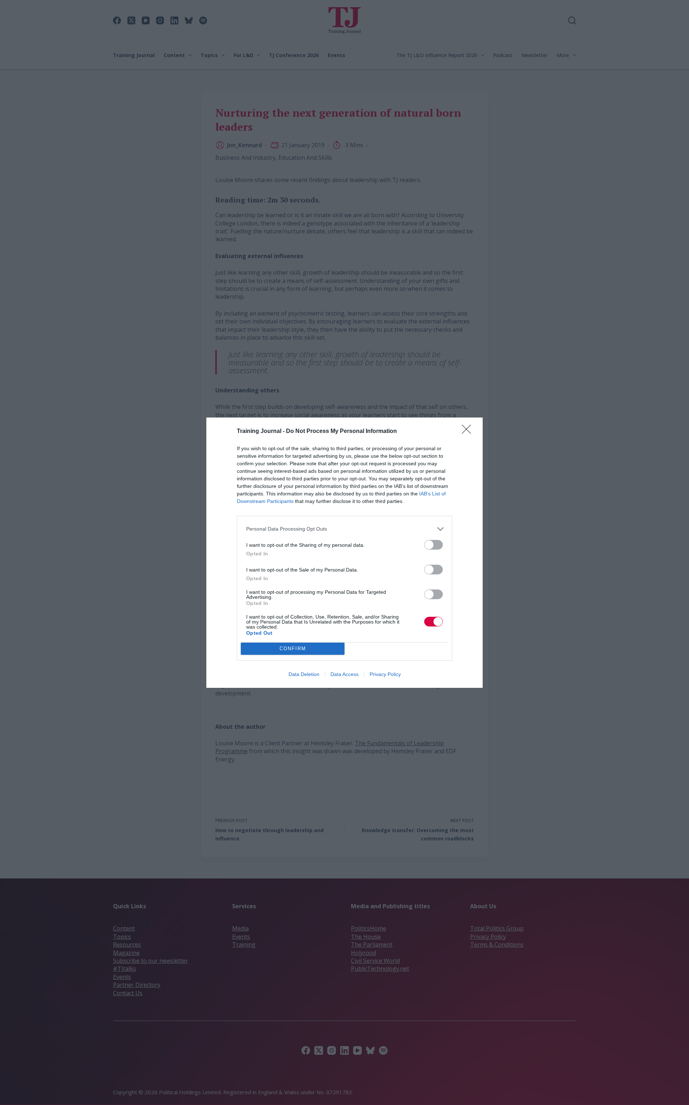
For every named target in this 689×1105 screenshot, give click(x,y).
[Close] (468, 431)
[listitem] (344, 529)
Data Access (344, 674)
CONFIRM (293, 648)
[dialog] (344, 553)
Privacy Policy (385, 674)
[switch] (433, 545)
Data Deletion (304, 674)
